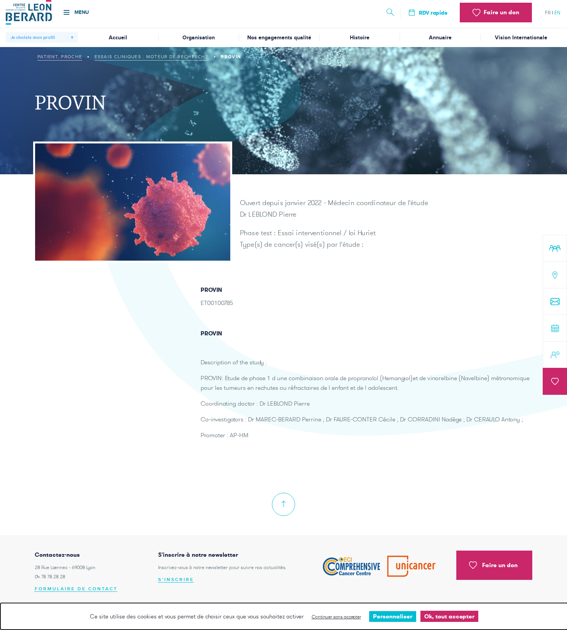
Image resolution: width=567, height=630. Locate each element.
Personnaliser (392, 616)
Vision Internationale (521, 37)
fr (548, 12)
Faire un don (500, 565)
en (557, 12)
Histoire (360, 37)
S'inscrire (176, 580)
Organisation (198, 37)
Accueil (118, 37)
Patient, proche (59, 56)
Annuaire (440, 37)
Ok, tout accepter (449, 616)
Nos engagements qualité (279, 37)
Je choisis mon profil (32, 37)
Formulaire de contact (76, 589)
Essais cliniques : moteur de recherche (151, 56)
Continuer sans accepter (336, 617)
